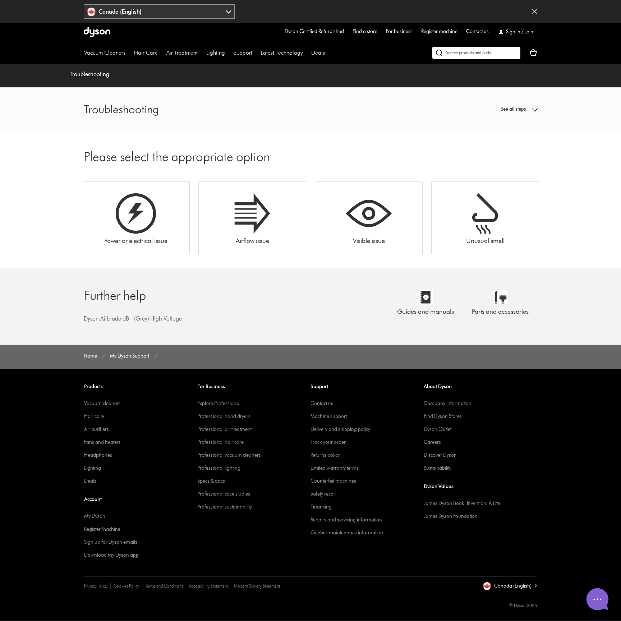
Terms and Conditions (164, 586)
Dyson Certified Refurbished (314, 31)
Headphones (98, 455)
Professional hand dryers (223, 416)
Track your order (328, 442)
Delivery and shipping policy (340, 429)
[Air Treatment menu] (201, 52)
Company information (448, 403)
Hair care (94, 416)
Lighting (215, 52)
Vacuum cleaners (102, 403)
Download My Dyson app (111, 555)
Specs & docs (211, 481)
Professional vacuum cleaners (229, 455)
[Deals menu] (328, 52)
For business (399, 31)
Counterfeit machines (333, 481)
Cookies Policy (126, 586)
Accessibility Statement (208, 586)
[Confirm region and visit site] (535, 11)
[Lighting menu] (228, 52)
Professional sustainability (224, 507)
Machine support (328, 416)
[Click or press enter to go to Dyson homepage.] (97, 32)
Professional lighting (218, 468)
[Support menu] (255, 52)
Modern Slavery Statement (257, 586)
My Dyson (94, 516)
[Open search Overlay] (476, 53)
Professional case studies (223, 494)
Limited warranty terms (334, 468)
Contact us (477, 31)
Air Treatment (182, 52)
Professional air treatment (224, 429)
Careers (432, 442)
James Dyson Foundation (451, 516)
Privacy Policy (95, 586)
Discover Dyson (440, 455)
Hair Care (146, 52)
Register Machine (102, 529)
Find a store (365, 31)
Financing (321, 507)
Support (243, 52)
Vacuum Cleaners (104, 52)
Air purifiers (96, 429)
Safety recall (323, 494)
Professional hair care (220, 442)
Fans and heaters (102, 442)
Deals (318, 52)
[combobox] (159, 11)
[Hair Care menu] (161, 52)
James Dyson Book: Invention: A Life (462, 503)
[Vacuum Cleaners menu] (129, 52)
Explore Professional (218, 403)
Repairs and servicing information (346, 520)
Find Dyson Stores (443, 416)
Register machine (439, 31)
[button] (485, 109)
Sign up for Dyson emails (110, 542)
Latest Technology (282, 52)
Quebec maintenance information (346, 533)
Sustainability (437, 468)
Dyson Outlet (437, 429)
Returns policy (325, 455)
